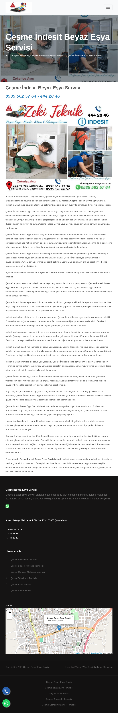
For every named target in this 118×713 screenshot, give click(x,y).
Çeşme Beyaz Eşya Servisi (36, 667)
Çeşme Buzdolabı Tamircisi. (24, 559)
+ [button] (10, 612)
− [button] (10, 617)
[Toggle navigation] (108, 7)
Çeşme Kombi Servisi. (21, 590)
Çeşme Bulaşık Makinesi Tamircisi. (27, 566)
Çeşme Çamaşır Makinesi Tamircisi (59, 705)
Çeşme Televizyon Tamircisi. (24, 578)
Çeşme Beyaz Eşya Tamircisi (59, 687)
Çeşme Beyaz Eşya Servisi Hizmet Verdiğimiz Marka (37, 55)
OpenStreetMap (96, 653)
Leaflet (77, 653)
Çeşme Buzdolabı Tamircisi (59, 699)
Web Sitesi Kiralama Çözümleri (97, 667)
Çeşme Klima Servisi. (21, 584)
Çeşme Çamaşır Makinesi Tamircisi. (28, 572)
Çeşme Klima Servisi (59, 693)
